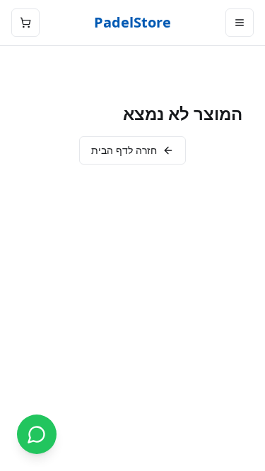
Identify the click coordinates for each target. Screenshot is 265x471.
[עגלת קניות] (25, 22)
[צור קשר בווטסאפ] (37, 434)
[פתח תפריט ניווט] (239, 22)
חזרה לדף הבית (124, 150)
